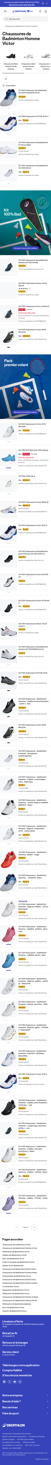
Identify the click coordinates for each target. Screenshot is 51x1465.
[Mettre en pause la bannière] (43, 3)
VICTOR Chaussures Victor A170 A (32, 525)
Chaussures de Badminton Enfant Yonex (19, 1269)
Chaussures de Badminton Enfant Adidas (19, 1283)
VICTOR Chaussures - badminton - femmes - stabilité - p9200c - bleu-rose (33, 929)
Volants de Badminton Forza (14, 1311)
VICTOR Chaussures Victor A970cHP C (33, 602)
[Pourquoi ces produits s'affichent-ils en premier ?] (3, 85)
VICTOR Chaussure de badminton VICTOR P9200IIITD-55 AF (32, 91)
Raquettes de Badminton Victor (15, 1290)
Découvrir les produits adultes (25, 248)
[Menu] (5, 11)
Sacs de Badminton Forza (13, 1307)
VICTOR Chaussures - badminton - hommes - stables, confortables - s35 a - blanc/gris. (32, 779)
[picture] (8, 97)
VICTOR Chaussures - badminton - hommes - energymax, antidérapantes (32, 753)
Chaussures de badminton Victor (16, 1245)
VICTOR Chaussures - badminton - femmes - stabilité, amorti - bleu (32, 954)
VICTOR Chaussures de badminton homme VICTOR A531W (33, 261)
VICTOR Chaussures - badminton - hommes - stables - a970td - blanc (32, 1171)
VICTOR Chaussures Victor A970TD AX (33, 575)
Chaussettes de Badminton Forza (16, 1276)
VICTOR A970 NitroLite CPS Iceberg (33, 450)
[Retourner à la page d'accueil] (22, 11)
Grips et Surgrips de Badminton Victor (18, 1262)
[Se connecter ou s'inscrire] (40, 11)
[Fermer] (47, 3)
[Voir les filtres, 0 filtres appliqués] (5, 79)
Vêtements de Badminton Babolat (16, 1304)
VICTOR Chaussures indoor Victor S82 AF (32, 284)
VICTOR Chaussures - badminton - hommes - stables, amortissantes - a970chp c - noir (33, 1102)
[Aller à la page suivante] (34, 1227)
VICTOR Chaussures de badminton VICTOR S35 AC (33, 167)
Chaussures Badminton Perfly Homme (11, 66)
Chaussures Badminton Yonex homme (28, 66)
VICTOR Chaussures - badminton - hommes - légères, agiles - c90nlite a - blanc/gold (33, 1027)
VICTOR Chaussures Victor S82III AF (33, 502)
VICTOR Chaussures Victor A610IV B (33, 306)
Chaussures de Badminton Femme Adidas (20, 1297)
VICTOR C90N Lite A (26, 476)
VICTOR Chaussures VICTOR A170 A (33, 116)
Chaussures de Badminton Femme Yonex (19, 1272)
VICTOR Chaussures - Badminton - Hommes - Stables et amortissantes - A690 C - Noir (33, 701)
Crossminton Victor (10, 1286)
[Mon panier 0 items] (46, 11)
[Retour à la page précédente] (17, 1227)
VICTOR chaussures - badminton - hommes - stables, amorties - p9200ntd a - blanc (32, 1148)
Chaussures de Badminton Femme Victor (19, 1248)
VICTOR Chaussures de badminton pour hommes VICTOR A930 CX (33, 552)
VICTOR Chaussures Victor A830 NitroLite (32, 331)
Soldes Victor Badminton (12, 1266)
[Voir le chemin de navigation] (3, 26)
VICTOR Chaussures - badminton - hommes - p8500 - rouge (32, 853)
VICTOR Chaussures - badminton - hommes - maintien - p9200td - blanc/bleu (32, 1053)
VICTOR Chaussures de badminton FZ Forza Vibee (33, 143)
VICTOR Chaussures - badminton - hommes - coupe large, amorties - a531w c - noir (32, 1125)
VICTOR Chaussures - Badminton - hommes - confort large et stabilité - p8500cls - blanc (33, 802)
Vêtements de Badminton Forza (15, 1293)
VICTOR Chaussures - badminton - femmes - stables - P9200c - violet (32, 1197)
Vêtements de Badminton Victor (16, 1252)
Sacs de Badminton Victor (13, 1259)
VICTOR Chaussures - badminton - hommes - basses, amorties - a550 (32, 1003)
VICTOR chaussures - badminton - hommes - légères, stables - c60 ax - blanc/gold (33, 906)
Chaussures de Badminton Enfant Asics (19, 1279)
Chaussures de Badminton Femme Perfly (19, 1300)
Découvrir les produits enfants (25, 412)
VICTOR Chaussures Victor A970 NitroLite (32, 425)
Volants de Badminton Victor (14, 1255)
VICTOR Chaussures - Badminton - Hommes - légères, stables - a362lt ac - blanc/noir (33, 981)
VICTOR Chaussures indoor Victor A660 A (32, 625)
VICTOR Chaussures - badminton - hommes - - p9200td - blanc (32, 876)
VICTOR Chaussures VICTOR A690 (32, 673)
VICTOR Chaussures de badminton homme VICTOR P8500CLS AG (33, 648)
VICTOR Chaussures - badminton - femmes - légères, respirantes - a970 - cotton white (32, 828)
